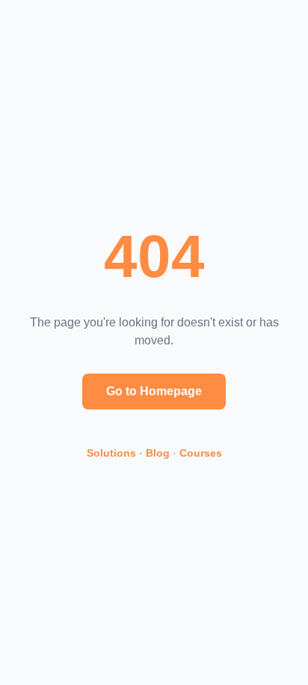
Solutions (111, 453)
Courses (200, 453)
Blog (158, 453)
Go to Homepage (154, 391)
